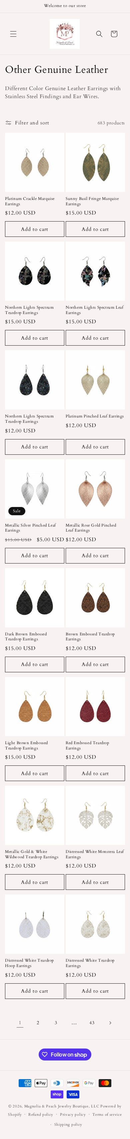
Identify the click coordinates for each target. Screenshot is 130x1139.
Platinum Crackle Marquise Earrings (30, 201)
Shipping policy (68, 1124)
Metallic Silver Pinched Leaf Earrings (30, 528)
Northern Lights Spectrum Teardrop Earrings (29, 310)
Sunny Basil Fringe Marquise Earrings (92, 201)
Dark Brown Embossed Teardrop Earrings (26, 637)
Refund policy (40, 1114)
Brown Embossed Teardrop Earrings (90, 637)
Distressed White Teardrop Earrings (90, 963)
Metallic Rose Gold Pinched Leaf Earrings (91, 528)
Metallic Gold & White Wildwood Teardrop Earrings (32, 854)
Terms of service (107, 1114)
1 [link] (20, 1022)
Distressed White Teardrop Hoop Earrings (29, 963)
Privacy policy (73, 1114)
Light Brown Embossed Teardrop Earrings (26, 745)
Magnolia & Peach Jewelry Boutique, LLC (61, 1106)
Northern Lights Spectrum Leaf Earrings (94, 310)
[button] (13, 34)
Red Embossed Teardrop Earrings (87, 745)
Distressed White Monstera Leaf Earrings (95, 854)
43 (91, 1023)
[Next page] (110, 1023)
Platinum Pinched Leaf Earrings (95, 416)
